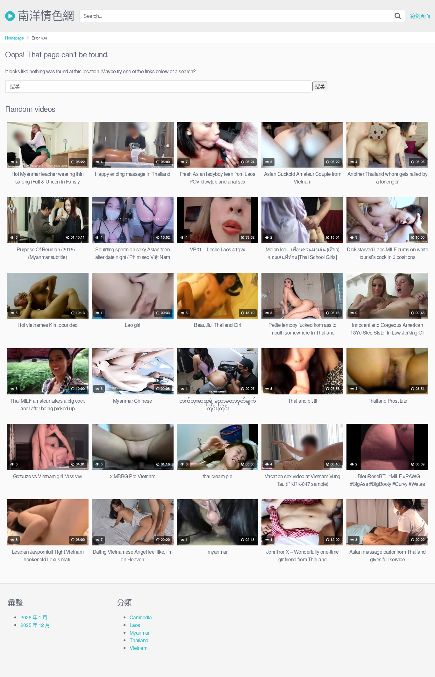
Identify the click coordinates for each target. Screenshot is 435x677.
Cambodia (141, 617)
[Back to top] (417, 656)
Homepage (14, 38)
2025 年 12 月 (35, 625)
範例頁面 (420, 15)
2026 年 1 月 (33, 617)
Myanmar (140, 632)
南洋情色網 (44, 16)
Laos (135, 625)
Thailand (139, 640)
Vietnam (138, 648)
